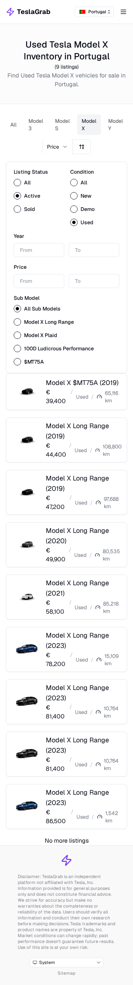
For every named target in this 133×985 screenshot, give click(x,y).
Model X (89, 125)
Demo (88, 209)
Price (20, 267)
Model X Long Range (49, 322)
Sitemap (66, 973)
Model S (62, 125)
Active (32, 195)
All (13, 124)
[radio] (17, 182)
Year (19, 236)
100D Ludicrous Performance (59, 348)
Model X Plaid (40, 335)
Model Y (115, 125)
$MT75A (34, 361)
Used (87, 222)
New (86, 195)
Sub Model (27, 298)
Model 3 (35, 125)
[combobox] (94, 12)
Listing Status (31, 171)
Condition (82, 171)
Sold (29, 209)
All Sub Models (42, 308)
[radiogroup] (38, 196)
